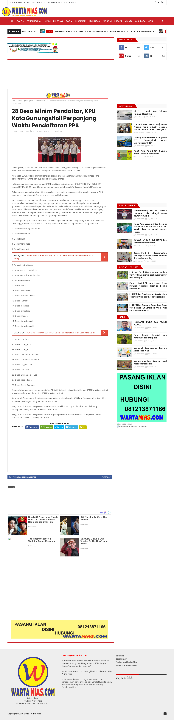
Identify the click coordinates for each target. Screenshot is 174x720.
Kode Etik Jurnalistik (126, 665)
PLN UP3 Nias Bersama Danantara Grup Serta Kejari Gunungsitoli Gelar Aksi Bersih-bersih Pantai (148, 308)
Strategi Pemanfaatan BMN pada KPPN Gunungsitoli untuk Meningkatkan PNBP (150, 140)
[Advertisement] (60, 449)
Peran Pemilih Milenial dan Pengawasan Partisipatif (150, 336)
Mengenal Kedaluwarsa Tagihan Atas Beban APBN (150, 349)
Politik (20, 21)
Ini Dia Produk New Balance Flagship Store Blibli (150, 112)
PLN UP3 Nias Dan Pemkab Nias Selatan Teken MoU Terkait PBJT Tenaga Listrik (148, 295)
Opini (150, 21)
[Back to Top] (165, 713)
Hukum (47, 21)
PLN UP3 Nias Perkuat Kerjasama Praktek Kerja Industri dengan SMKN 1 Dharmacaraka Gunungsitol (150, 127)
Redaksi (27, 2)
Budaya (118, 21)
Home (14, 101)
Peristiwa (58, 21)
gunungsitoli (28, 101)
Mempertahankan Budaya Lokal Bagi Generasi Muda (150, 362)
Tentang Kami (16, 2)
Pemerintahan (34, 21)
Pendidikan (80, 21)
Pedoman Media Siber (53, 2)
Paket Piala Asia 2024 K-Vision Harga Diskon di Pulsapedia (150, 152)
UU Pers (72, 2)
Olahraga (140, 21)
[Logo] (33, 695)
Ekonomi (107, 21)
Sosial (69, 21)
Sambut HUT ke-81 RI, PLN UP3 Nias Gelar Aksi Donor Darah (150, 241)
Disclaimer (37, 2)
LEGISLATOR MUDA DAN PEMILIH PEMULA (150, 323)
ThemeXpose (13, 716)
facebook (106, 477)
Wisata (128, 21)
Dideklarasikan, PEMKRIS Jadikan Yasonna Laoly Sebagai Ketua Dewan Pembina (150, 213)
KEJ (65, 2)
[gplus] (162, 2)
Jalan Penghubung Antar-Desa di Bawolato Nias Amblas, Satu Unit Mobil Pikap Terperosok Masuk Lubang (92, 31)
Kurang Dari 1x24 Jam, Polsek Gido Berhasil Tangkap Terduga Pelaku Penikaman (148, 286)
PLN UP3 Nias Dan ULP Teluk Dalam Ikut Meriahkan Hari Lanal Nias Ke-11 (61, 332)
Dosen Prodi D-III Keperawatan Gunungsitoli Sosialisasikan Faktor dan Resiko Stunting (150, 256)
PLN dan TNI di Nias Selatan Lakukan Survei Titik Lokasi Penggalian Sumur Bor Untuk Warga (148, 275)
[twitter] (158, 2)
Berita (37, 31)
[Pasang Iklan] (59, 638)
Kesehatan (94, 21)
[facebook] (154, 2)
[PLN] (32, 52)
